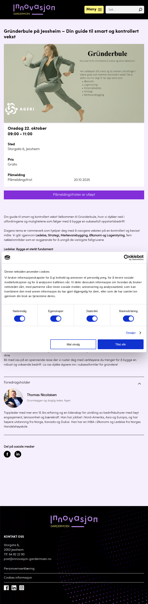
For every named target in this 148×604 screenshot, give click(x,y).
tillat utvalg (73, 344)
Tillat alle (120, 344)
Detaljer (131, 332)
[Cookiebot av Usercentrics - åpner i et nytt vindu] (127, 257)
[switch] (55, 318)
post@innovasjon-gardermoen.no (27, 559)
